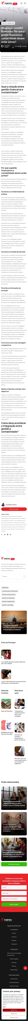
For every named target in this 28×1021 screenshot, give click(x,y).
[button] (21, 3)
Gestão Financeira (8, 23)
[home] (9, 3)
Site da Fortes (14, 978)
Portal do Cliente (14, 986)
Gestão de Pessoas (8, 598)
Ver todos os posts (14, 864)
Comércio (14, 936)
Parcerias (14, 962)
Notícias (14, 966)
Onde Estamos (14, 969)
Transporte (14, 944)
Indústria (14, 940)
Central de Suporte (14, 982)
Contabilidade (14, 929)
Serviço (14, 933)
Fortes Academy (14, 959)
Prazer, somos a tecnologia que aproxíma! (14, 954)
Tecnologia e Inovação (10, 591)
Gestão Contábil (7, 605)
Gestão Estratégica (8, 594)
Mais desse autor (14, 509)
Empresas (5, 587)
